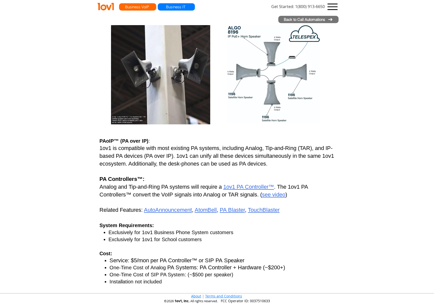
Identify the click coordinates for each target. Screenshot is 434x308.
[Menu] (333, 6)
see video (273, 194)
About (196, 296)
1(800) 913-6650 (298, 6)
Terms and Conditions (223, 296)
